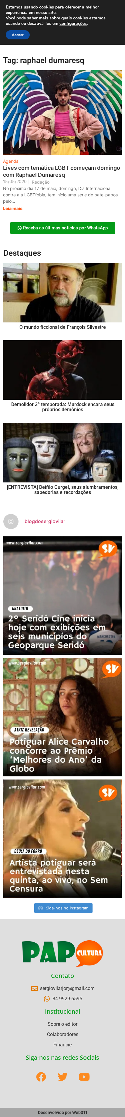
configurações (73, 23)
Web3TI (79, 1112)
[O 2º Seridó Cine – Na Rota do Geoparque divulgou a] (62, 595)
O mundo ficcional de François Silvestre (62, 327)
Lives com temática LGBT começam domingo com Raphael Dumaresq (61, 171)
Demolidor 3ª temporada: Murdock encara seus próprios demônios (62, 407)
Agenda (11, 161)
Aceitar (18, 34)
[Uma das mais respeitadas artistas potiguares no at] (62, 838)
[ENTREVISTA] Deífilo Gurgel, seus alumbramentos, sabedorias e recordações (63, 489)
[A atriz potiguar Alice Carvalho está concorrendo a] (62, 717)
